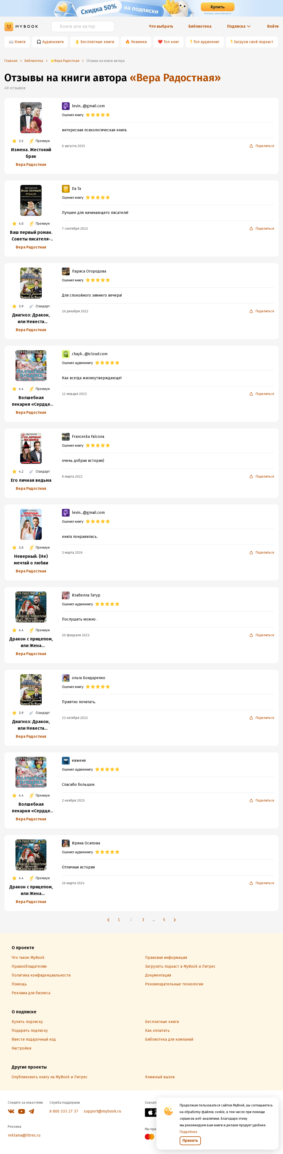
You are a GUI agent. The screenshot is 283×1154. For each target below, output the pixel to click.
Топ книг (171, 42)
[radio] (88, 115)
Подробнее (188, 1132)
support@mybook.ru (102, 1111)
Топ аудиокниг (206, 42)
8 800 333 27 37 (63, 1111)
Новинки (139, 42)
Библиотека (199, 26)
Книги (20, 42)
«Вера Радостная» (175, 77)
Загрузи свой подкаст (253, 42)
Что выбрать (161, 26)
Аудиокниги (53, 42)
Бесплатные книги (97, 42)
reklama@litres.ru (24, 1135)
